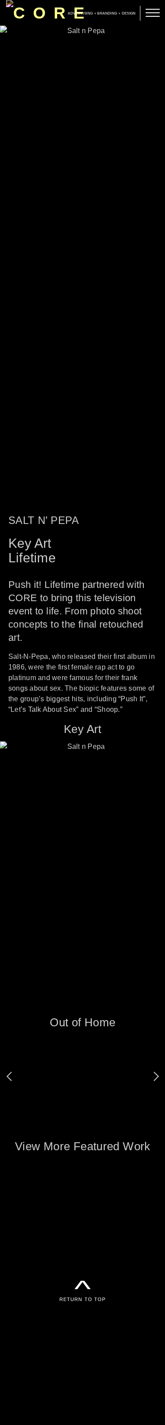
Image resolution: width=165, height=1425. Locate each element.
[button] (11, 1077)
